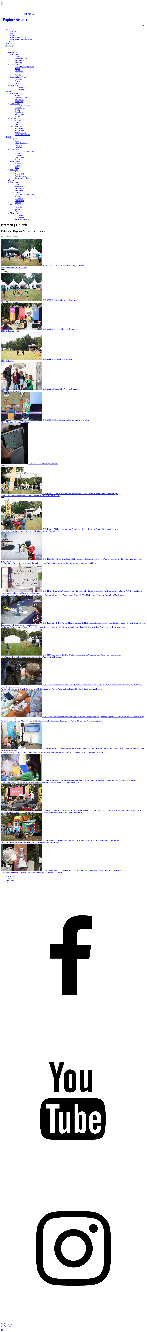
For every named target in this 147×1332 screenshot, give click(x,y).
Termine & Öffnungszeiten (24, 67)
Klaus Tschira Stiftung (18, 37)
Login (8, 29)
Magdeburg (10, 180)
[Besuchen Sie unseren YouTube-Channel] (73, 1175)
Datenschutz (10, 880)
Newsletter (19, 79)
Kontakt (13, 35)
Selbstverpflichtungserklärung (21, 39)
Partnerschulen (20, 89)
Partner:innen (19, 87)
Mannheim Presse (16, 118)
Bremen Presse (15, 161)
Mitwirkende (19, 73)
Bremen (8, 137)
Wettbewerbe (19, 60)
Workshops (19, 62)
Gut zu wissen (15, 65)
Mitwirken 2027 (16, 126)
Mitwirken (14, 85)
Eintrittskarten (20, 108)
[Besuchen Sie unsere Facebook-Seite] (73, 1030)
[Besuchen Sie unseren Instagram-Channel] (73, 1320)
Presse (8, 42)
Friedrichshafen (11, 52)
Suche (10, 44)
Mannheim (9, 91)
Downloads (19, 71)
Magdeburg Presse (17, 205)
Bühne (17, 56)
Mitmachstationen (21, 58)
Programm (14, 54)
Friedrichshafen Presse (18, 77)
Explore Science (11, 31)
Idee (11, 33)
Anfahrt (17, 69)
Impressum (9, 878)
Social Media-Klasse (22, 135)
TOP (2, 1330)
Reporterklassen (20, 133)
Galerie (17, 81)
